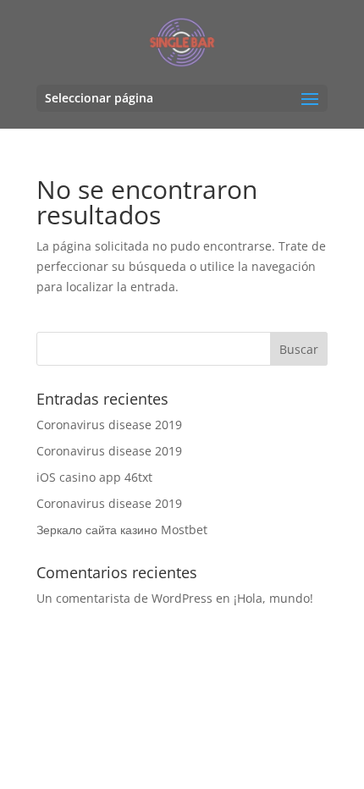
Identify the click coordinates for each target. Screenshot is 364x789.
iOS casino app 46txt (94, 477)
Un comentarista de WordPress (124, 598)
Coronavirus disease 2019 (109, 425)
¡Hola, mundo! (273, 598)
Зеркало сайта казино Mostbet (121, 529)
